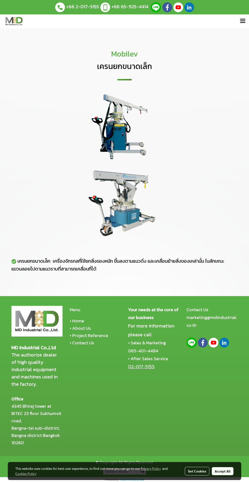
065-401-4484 (143, 350)
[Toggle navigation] (242, 21)
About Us (81, 328)
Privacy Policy (151, 468)
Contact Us (83, 342)
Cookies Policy (25, 473)
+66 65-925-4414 (129, 6)
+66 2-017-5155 (82, 6)
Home (78, 321)
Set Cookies (197, 471)
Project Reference (90, 335)
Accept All (223, 471)
